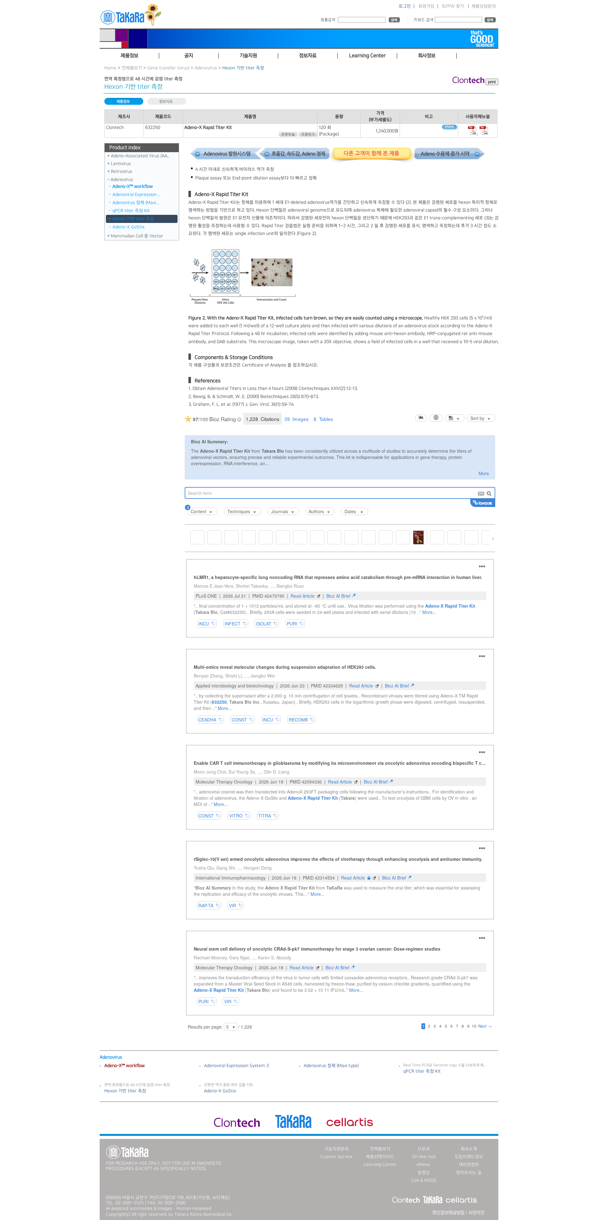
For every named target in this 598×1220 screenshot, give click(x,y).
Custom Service (336, 1156)
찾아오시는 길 (469, 1172)
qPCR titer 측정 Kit (131, 210)
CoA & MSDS (423, 1180)
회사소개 (469, 1148)
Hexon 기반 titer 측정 (133, 218)
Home (110, 67)
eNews (423, 1164)
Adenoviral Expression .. (136, 194)
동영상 (424, 1172)
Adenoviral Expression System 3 (236, 1065)
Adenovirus (206, 67)
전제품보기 (132, 67)
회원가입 (426, 6)
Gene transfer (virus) (168, 67)
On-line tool (423, 1156)
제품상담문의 (484, 6)
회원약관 (476, 1212)
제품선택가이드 (380, 1156)
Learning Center (379, 1164)
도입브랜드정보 (469, 1156)
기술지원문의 (336, 1148)
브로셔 (424, 1148)
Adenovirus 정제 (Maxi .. (135, 202)
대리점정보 (469, 1164)
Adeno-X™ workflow (132, 186)
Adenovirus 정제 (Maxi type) (331, 1065)
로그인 (405, 6)
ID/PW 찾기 (453, 6)
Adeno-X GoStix (128, 226)
